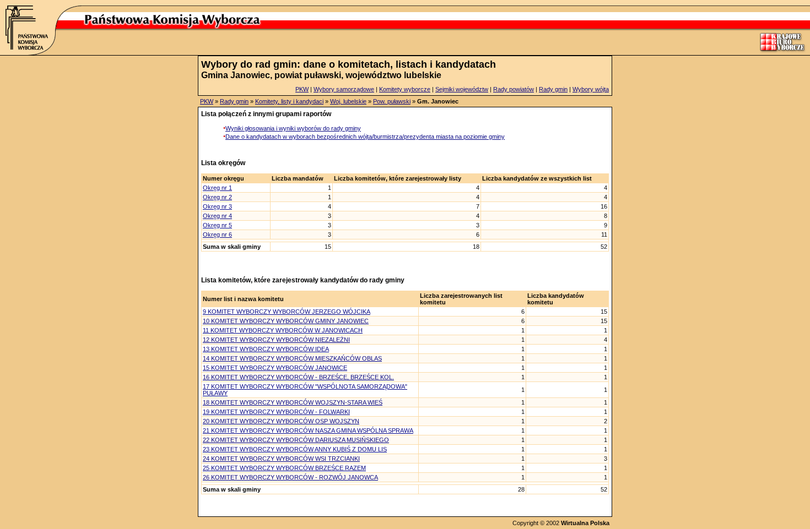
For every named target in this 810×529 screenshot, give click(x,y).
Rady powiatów (513, 89)
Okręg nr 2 (217, 197)
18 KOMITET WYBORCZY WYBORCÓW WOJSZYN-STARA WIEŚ (292, 402)
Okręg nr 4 (217, 215)
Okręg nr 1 (217, 187)
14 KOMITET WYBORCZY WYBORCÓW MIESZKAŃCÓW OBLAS (292, 358)
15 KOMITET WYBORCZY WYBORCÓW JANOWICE (275, 367)
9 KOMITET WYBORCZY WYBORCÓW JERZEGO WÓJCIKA (286, 311)
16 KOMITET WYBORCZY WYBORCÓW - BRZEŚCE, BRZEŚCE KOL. (298, 377)
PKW (302, 89)
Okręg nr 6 (217, 234)
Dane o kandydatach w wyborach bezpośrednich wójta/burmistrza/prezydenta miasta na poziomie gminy (365, 136)
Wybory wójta (591, 89)
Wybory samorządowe (344, 89)
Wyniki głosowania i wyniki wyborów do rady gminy (293, 128)
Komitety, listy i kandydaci (289, 101)
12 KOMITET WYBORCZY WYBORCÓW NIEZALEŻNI (276, 339)
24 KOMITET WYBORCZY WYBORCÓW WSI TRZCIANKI (281, 458)
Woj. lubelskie (348, 101)
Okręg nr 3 (217, 206)
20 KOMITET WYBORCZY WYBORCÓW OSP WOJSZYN (281, 421)
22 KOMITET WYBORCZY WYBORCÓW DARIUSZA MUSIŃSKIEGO (296, 440)
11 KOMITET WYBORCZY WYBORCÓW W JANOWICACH (283, 330)
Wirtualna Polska (585, 523)
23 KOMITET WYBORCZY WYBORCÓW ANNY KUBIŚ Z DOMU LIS (295, 449)
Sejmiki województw (461, 89)
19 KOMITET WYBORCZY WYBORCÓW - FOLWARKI (276, 411)
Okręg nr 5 (217, 225)
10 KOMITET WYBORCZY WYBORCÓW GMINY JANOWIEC (286, 321)
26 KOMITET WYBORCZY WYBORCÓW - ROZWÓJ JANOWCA (290, 477)
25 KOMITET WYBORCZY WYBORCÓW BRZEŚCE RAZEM (284, 468)
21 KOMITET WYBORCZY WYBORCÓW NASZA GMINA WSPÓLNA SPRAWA (308, 430)
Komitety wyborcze (404, 89)
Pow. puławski (392, 101)
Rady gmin (553, 89)
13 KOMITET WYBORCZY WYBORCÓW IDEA (266, 349)
